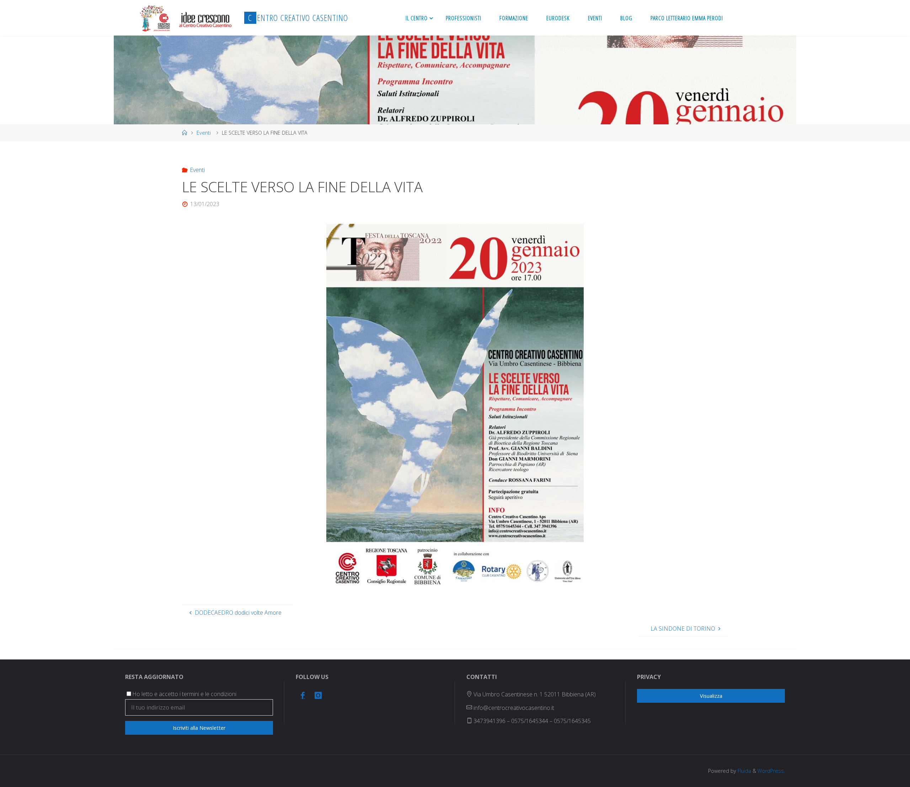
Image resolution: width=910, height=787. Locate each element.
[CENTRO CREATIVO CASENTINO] (185, 18)
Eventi (204, 132)
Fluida (743, 770)
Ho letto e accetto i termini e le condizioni (184, 694)
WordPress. (771, 770)
